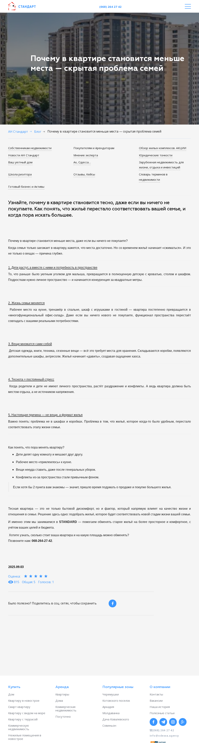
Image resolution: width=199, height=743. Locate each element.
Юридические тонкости (155, 155)
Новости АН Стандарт (23, 155)
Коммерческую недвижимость (18, 727)
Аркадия (108, 707)
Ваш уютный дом (20, 162)
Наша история (160, 707)
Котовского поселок (116, 700)
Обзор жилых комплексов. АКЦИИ (162, 148)
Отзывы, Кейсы (84, 174)
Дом (11, 694)
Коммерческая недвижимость (65, 708)
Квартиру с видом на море (26, 713)
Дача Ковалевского (115, 719)
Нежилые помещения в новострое (24, 737)
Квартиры (62, 694)
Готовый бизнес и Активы (26, 186)
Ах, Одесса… (82, 162)
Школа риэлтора (20, 174)
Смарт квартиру (19, 707)
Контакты (156, 694)
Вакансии (156, 700)
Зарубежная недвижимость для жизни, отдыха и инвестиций (161, 164)
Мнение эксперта (85, 155)
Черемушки (110, 694)
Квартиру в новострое (23, 700)
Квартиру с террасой (23, 719)
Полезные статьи (162, 713)
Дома (59, 700)
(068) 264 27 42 (110, 6)
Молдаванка (111, 713)
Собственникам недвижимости (29, 148)
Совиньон (109, 725)
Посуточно (63, 716)
